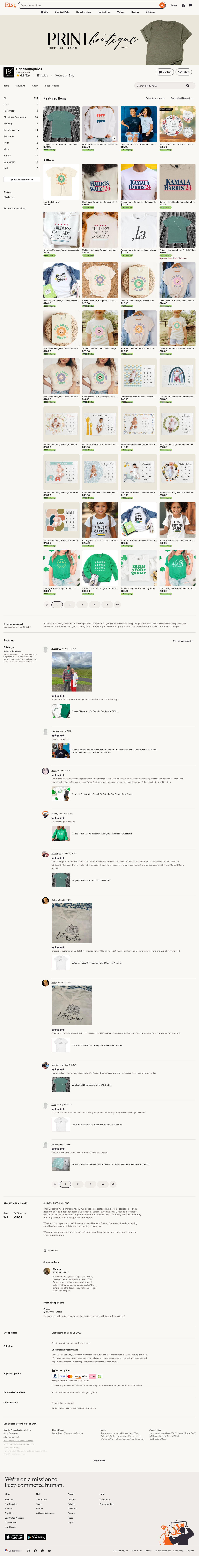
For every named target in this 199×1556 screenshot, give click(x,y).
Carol (54, 1104)
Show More (99, 1460)
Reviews (20, 85)
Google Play (36, 1537)
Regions (190, 1550)
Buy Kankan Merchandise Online (18, 1440)
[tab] (21, 98)
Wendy (55, 814)
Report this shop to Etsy (14, 208)
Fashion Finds (104, 12)
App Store (14, 1537)
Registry (135, 12)
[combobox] (88, 5)
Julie (54, 900)
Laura (54, 731)
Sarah (54, 1144)
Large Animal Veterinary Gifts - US (67, 1433)
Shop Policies (52, 85)
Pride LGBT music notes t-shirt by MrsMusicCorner (18, 1445)
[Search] (162, 5)
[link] (46, 604)
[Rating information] (18, 75)
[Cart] (190, 5)
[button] (165, 71)
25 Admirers (9, 197)
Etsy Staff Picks (62, 12)
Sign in (174, 5)
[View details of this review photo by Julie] (72, 923)
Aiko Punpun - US (11, 1437)
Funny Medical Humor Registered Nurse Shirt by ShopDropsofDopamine (25, 1452)
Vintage (120, 12)
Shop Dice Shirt (10, 1433)
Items (6, 85)
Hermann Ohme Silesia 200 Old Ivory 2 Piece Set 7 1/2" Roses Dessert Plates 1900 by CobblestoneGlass (172, 1436)
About (35, 85)
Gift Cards (150, 12)
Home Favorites (83, 12)
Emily (54, 770)
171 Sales (7, 192)
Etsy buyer (56, 648)
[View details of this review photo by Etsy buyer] (72, 672)
